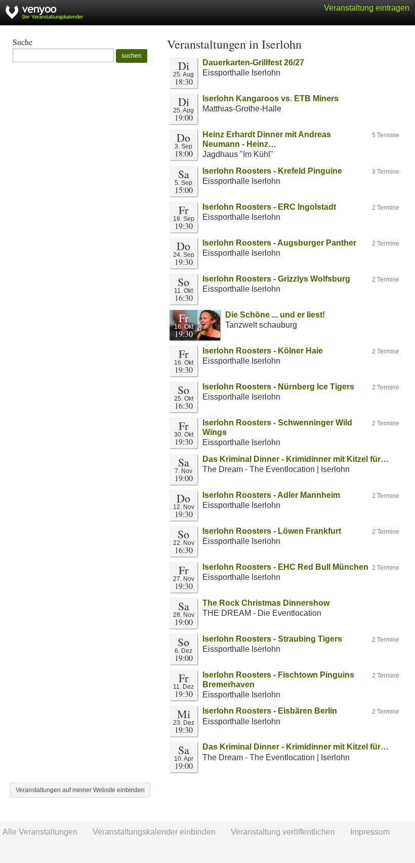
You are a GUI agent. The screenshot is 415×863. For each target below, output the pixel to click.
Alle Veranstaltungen (40, 832)
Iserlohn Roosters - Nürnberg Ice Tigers (278, 386)
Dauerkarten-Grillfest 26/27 (253, 62)
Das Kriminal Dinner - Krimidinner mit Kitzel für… (295, 459)
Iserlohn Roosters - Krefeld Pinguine (272, 171)
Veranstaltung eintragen (366, 8)
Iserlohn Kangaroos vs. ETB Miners (270, 98)
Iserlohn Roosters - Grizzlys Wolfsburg (276, 278)
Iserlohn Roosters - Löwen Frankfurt (271, 531)
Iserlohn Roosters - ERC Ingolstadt (269, 207)
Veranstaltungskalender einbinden (154, 832)
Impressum (370, 832)
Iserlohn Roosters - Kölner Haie (262, 350)
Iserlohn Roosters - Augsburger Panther (279, 243)
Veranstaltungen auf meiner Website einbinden (80, 790)
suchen (131, 55)
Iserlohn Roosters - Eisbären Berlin (269, 711)
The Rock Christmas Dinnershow (265, 603)
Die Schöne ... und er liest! (275, 314)
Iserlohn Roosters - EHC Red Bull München (285, 567)
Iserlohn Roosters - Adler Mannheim (271, 495)
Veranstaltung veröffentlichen (283, 832)
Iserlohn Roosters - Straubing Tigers (272, 639)
